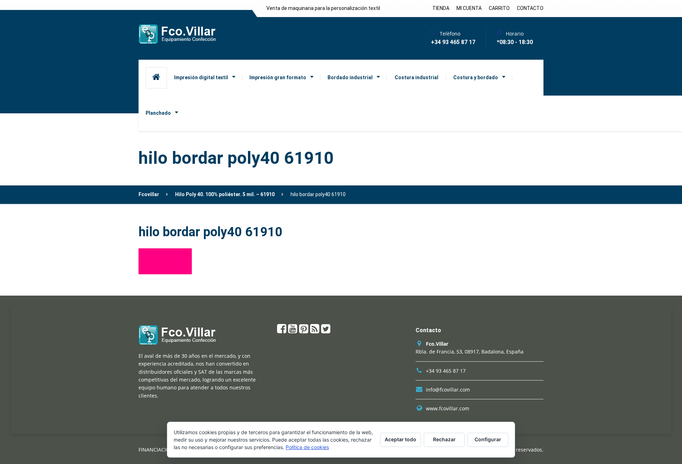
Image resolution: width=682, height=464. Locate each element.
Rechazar (444, 439)
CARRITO (499, 8)
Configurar (488, 439)
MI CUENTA (469, 8)
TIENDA (440, 8)
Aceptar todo (400, 439)
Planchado (158, 113)
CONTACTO (530, 8)
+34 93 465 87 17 (446, 370)
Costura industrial (416, 77)
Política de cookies (307, 447)
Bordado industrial (350, 77)
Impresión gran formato (277, 77)
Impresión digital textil (201, 77)
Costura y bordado (475, 77)
